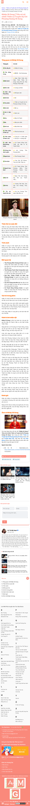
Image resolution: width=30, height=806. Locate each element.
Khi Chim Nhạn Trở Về (6, 675)
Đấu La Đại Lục (19, 721)
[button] (23, 2)
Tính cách (5, 586)
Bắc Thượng (4, 612)
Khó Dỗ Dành (4, 681)
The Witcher (18, 659)
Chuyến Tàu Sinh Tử (5, 634)
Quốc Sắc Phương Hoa (21, 623)
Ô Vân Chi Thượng (20, 704)
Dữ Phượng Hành (5, 644)
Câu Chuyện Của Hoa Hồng (7, 625)
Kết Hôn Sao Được (5, 671)
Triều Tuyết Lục (19, 679)
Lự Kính (2, 691)
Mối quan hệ (6, 588)
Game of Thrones (5, 654)
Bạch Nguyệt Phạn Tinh (6, 614)
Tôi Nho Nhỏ (18, 675)
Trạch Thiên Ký (19, 677)
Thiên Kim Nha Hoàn (20, 664)
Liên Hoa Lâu (4, 689)
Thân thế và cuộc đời (8, 584)
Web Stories (5, 764)
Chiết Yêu (3, 628)
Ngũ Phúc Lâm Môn (5, 708)
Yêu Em (17, 698)
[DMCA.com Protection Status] (20, 804)
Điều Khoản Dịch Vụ (7, 769)
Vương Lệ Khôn (11, 32)
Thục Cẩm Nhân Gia (20, 669)
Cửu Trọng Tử (4, 636)
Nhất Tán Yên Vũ (5, 712)
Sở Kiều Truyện (19, 636)
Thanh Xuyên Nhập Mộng (21, 657)
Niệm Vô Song (4, 716)
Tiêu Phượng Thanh (23, 48)
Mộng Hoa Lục (4, 701)
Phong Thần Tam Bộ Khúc (21, 616)
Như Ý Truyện (4, 714)
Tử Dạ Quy (18, 681)
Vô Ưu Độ (18, 691)
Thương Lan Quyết (20, 671)
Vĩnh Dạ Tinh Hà (19, 689)
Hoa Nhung (3, 663)
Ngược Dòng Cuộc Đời (6, 710)
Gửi (5, 521)
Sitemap (12, 804)
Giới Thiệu (5, 767)
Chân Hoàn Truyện (5, 627)
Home (3, 8)
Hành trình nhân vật (8, 592)
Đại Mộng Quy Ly (19, 719)
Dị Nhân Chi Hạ (4, 642)
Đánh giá (5, 594)
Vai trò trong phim (7, 590)
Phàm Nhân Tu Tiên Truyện (22, 612)
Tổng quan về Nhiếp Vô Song (10, 582)
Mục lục (4, 578)
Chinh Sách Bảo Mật (7, 771)
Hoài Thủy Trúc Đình (5, 665)
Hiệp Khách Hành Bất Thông (7, 661)
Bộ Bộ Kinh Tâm (4, 616)
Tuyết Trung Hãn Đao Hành (22, 683)
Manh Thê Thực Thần (6, 699)
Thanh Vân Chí (19, 655)
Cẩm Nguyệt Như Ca (6, 623)
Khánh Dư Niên (4, 673)
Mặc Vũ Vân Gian (5, 697)
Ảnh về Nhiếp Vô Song (8, 596)
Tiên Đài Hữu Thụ (19, 673)
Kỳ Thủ (2, 682)
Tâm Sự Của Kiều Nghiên (21, 649)
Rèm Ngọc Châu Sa (20, 629)
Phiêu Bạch (18, 614)
